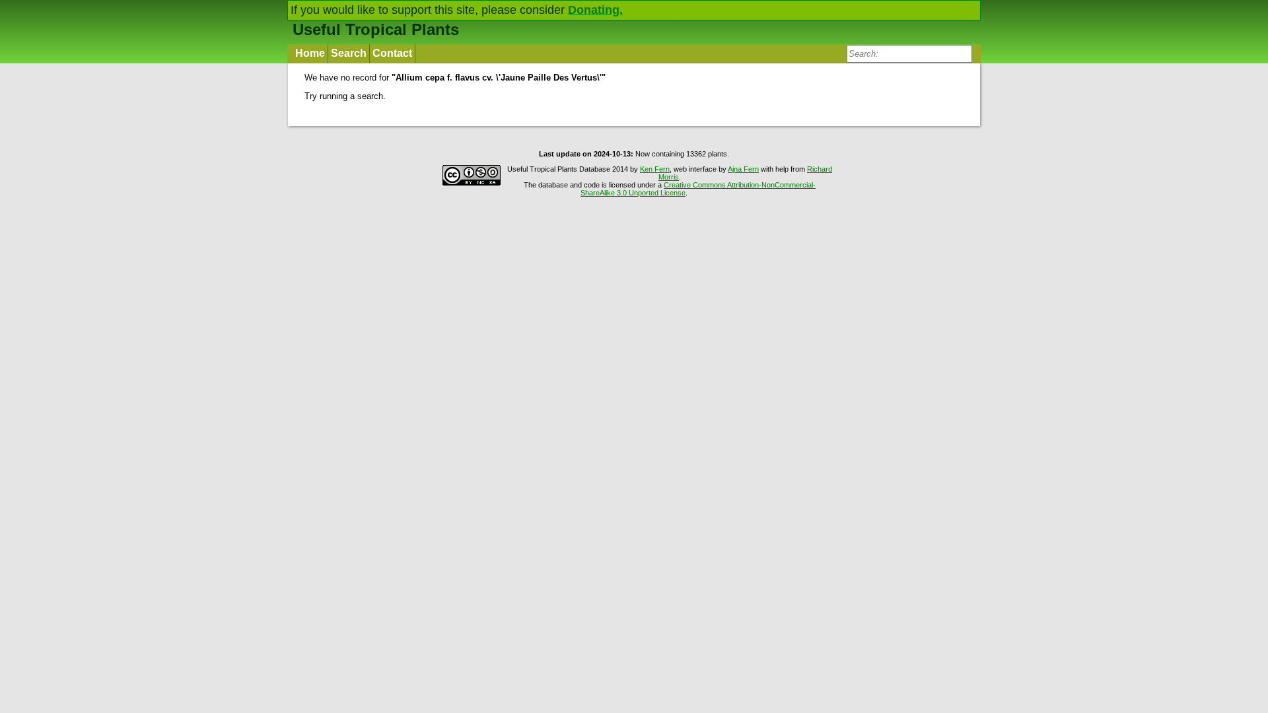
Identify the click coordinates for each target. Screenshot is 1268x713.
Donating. (595, 10)
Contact (392, 53)
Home (310, 53)
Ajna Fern (743, 169)
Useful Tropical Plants (376, 29)
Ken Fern (655, 169)
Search (349, 53)
